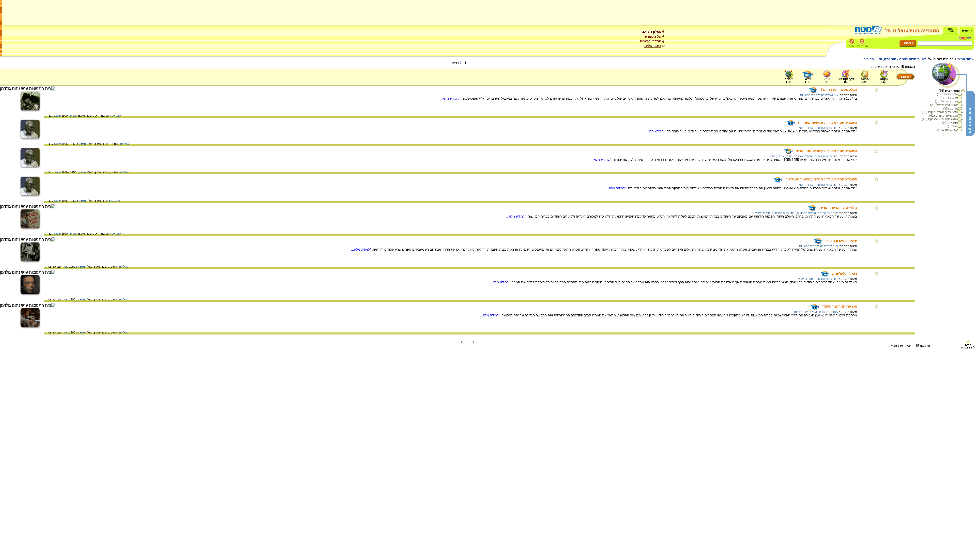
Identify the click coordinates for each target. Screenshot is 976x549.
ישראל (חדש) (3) (947, 130)
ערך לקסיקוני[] (846, 80)
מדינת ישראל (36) (946, 101)
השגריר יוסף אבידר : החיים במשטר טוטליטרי (821, 179)
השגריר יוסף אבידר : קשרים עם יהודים (826, 151)
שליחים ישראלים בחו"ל (799, 156)
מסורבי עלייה (762, 213)
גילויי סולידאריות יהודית (838, 208)
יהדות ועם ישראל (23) (944, 105)
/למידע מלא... (450, 98)
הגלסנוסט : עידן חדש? (838, 89)
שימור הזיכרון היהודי (841, 240)
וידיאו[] (807, 80)
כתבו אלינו (652, 46)
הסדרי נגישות (650, 41)
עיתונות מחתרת (828, 311)
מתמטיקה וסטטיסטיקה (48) (940, 119)
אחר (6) (953, 126)
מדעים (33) (950, 108)
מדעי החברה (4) (947, 94)
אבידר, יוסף (806, 127)
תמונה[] (865, 80)
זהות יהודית (831, 246)
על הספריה (652, 37)
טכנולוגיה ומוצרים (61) (943, 115)
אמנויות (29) (950, 123)
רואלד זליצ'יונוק (844, 273)
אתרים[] (788, 80)
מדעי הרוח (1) (949, 98)
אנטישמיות (831, 95)
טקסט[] (884, 80)
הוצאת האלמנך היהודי (839, 306)
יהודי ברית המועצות (812, 95)
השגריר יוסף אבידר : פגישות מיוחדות (827, 122)
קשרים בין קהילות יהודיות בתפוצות (817, 213)
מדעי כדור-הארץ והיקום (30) (940, 112)
